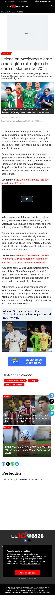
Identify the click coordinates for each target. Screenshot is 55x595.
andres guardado (14, 384)
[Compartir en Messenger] (51, 413)
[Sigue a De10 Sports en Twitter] (29, 540)
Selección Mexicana (15, 380)
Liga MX (7, 396)
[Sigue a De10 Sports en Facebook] (25, 540)
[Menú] (51, 6)
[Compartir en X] (51, 401)
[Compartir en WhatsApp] (51, 407)
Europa (33, 380)
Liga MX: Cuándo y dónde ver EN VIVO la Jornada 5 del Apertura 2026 (28, 449)
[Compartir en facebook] (51, 395)
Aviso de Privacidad (27, 578)
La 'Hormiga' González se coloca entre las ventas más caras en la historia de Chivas (28, 418)
